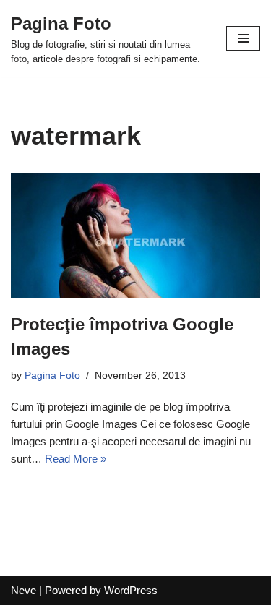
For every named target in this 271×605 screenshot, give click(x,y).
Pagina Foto (52, 375)
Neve (23, 590)
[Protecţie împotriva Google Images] (135, 236)
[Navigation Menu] (243, 38)
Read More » (75, 458)
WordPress (131, 590)
